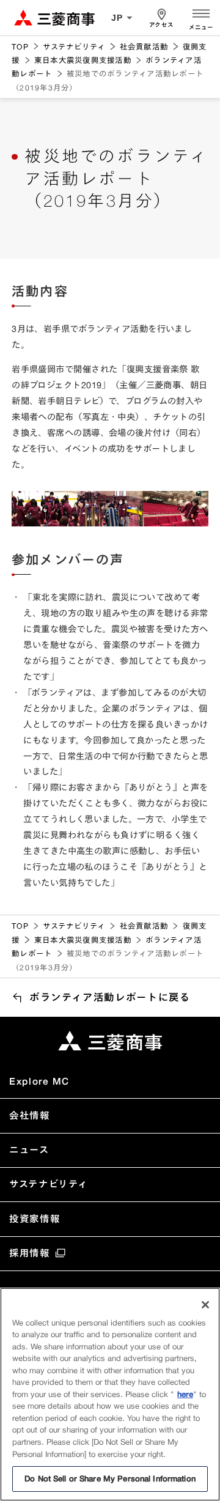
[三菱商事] (110, 1041)
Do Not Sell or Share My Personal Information (110, 1478)
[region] (110, 1394)
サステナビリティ (74, 46)
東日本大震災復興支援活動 (82, 60)
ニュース (29, 1150)
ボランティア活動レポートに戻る (109, 997)
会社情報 (29, 1115)
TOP (20, 46)
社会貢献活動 (144, 46)
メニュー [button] (201, 27)
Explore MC (39, 1081)
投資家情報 (34, 1219)
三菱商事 (54, 17)
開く (201, 12)
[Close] (205, 1304)
